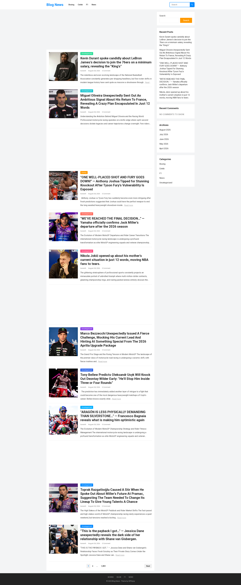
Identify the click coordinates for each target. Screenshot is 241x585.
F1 (160, 173)
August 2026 (165, 130)
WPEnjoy (132, 581)
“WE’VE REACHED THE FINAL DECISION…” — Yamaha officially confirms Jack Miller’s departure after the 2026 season (112, 222)
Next (148, 566)
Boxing (84, 172)
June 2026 (164, 139)
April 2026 (163, 148)
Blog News (54, 5)
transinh (83, 71)
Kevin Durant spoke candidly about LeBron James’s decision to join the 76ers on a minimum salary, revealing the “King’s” (116, 62)
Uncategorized (87, 53)
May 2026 (163, 144)
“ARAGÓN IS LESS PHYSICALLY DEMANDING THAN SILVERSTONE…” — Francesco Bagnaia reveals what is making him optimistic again (113, 416)
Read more (128, 205)
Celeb (162, 168)
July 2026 (163, 134)
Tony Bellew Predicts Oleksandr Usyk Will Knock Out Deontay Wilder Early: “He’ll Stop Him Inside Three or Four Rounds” (115, 379)
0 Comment (106, 71)
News (162, 178)
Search (162, 16)
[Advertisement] (100, 29)
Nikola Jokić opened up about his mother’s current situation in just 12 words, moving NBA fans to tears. (114, 260)
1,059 (103, 566)
